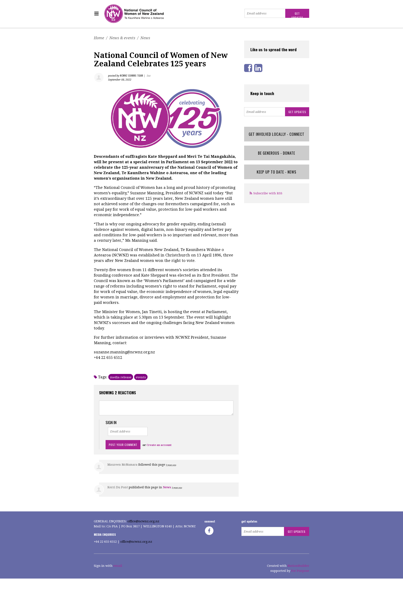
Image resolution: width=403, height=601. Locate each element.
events (141, 377)
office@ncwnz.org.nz (143, 521)
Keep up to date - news (276, 172)
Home (99, 38)
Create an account (159, 445)
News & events (122, 38)
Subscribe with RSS (267, 193)
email (117, 566)
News (145, 38)
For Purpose (300, 571)
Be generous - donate (276, 153)
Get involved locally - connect (276, 134)
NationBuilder (298, 566)
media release (120, 377)
